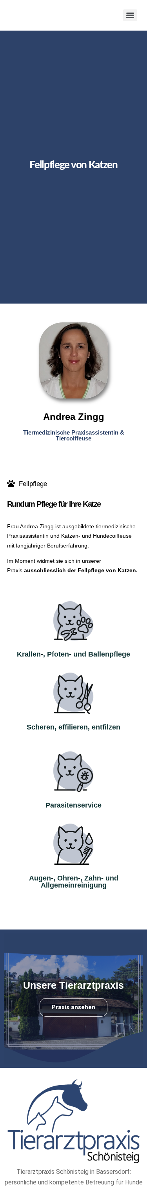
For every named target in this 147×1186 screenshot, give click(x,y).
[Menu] (130, 15)
